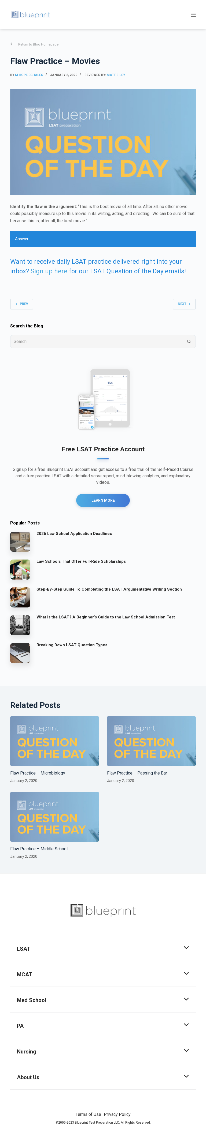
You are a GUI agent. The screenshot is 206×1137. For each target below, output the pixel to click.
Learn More (103, 500)
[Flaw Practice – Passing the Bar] (151, 741)
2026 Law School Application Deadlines (74, 533)
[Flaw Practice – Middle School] (54, 817)
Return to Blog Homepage (38, 44)
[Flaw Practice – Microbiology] (54, 741)
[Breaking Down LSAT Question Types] (20, 652)
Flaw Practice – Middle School (39, 848)
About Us (28, 1077)
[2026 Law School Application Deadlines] (20, 541)
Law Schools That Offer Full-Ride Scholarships (81, 561)
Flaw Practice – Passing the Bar (137, 773)
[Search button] (189, 341)
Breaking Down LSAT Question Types (71, 645)
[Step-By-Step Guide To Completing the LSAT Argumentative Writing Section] (20, 597)
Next (182, 304)
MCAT (24, 974)
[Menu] (193, 14)
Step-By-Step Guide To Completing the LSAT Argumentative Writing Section (109, 589)
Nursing (26, 1051)
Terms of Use (88, 1114)
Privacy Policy (117, 1114)
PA (20, 1026)
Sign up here (49, 271)
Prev (24, 304)
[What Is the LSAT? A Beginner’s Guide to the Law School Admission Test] (20, 624)
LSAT (23, 949)
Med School (31, 1000)
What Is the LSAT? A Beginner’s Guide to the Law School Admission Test (105, 617)
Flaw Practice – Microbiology (37, 773)
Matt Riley (116, 75)
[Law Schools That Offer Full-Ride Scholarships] (20, 569)
